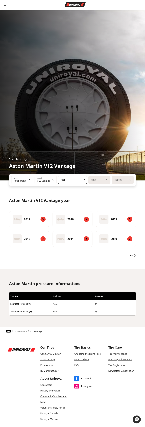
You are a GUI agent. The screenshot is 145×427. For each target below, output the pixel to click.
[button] (30, 180)
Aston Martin (20, 331)
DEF (130, 255)
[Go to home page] (75, 4)
